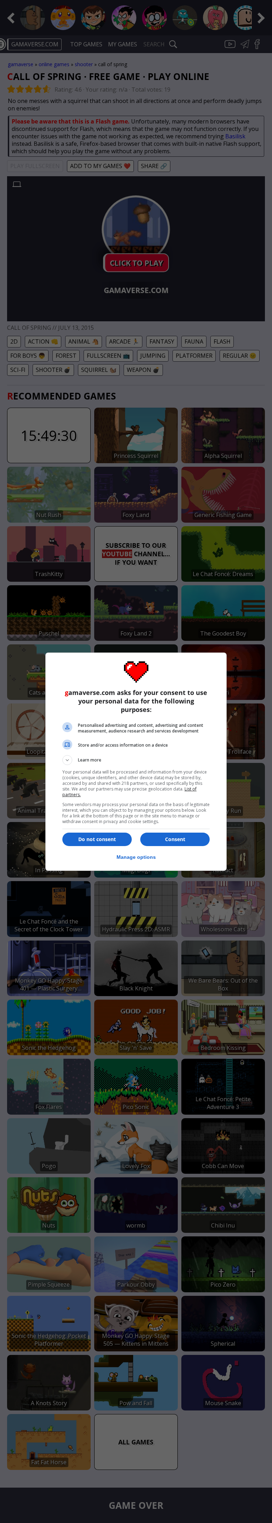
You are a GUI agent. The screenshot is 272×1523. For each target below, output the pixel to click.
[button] (136, 760)
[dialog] (136, 762)
